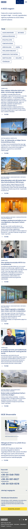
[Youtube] (26, 519)
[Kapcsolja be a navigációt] (26, 2)
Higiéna (18, 47)
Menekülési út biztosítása (10, 54)
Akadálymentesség (8, 32)
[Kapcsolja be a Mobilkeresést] (18, 2)
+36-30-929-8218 (10, 483)
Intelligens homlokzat (9, 50)
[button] (19, 520)
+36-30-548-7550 (10, 474)
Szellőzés (19, 58)
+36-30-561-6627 (10, 479)
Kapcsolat (4, 469)
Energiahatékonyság (8, 36)
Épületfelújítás (7, 40)
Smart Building (6, 58)
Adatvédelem (16, 524)
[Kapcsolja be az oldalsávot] (22, 2)
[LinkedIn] (23, 519)
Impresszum (8, 526)
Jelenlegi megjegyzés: (8, 490)
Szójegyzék (3, 526)
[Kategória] (14, 29)
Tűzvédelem (6, 61)
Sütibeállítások (23, 524)
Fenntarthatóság (7, 43)
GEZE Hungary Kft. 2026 (6, 522)
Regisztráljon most (14, 509)
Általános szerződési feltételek (7, 524)
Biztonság (21, 32)
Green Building (6, 47)
